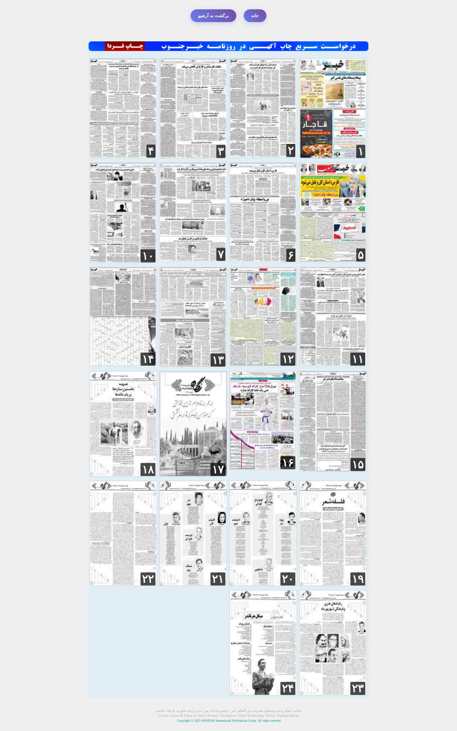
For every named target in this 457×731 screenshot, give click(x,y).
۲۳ (358, 688)
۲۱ (218, 579)
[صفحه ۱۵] (333, 469)
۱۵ (358, 464)
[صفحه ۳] (193, 156)
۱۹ (358, 579)
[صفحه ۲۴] (263, 693)
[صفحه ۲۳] (333, 693)
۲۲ (148, 579)
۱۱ (358, 359)
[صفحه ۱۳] (193, 365)
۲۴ (288, 688)
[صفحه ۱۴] (123, 364)
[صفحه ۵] (333, 260)
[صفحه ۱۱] (333, 364)
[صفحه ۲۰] (263, 584)
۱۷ (218, 469)
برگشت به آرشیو (213, 15)
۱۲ (288, 359)
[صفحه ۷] (193, 259)
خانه (255, 15)
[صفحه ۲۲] (123, 584)
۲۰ (288, 579)
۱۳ (218, 360)
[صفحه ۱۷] (193, 474)
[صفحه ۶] (263, 260)
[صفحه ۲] (263, 155)
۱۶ (288, 462)
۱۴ (148, 359)
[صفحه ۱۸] (123, 474)
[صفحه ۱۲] (263, 364)
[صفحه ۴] (123, 156)
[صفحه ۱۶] (263, 467)
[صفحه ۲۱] (193, 584)
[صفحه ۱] (333, 156)
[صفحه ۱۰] (123, 261)
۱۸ (148, 469)
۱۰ (148, 256)
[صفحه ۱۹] (333, 584)
